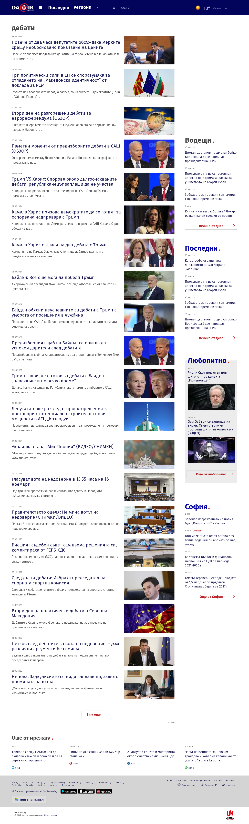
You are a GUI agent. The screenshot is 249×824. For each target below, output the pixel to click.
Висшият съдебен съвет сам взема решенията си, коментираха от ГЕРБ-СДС (64, 547)
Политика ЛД (211, 785)
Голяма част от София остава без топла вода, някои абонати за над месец (210, 540)
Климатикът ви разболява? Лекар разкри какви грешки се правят (210, 213)
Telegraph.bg (68, 785)
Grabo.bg (120, 782)
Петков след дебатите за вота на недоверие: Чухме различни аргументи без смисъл (66, 646)
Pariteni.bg (17, 785)
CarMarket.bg (75, 782)
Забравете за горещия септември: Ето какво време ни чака (210, 197)
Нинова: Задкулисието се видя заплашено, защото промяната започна (65, 679)
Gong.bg (41, 782)
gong (191, 767)
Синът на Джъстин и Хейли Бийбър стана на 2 (94, 754)
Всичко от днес (211, 226)
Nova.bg (53, 785)
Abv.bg (15, 782)
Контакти (218, 780)
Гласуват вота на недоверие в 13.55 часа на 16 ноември (60, 482)
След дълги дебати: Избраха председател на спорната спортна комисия (58, 580)
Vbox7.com (28, 782)
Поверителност (189, 785)
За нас (170, 780)
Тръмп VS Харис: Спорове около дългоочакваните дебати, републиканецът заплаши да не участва (64, 181)
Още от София (211, 597)
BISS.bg (89, 782)
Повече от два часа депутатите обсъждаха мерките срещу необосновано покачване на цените (66, 45)
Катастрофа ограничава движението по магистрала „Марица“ (205, 265)
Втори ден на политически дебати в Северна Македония (59, 613)
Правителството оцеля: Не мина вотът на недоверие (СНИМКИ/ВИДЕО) (55, 514)
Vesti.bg (41, 785)
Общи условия (50, 815)
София (196, 507)
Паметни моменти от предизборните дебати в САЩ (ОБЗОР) (66, 148)
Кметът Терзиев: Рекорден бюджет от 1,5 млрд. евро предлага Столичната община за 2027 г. (210, 582)
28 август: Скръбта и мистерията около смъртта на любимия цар (151, 754)
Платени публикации (200, 780)
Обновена (197, 530)
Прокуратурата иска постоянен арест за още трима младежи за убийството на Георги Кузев (208, 178)
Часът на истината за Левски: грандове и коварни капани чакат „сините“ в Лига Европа (210, 756)
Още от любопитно (211, 474)
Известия (230, 785)
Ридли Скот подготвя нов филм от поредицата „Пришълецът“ (207, 376)
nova (17, 767)
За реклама (181, 780)
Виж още (94, 714)
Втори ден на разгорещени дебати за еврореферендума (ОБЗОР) (51, 116)
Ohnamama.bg (104, 782)
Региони (82, 7)
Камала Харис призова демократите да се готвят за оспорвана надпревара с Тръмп (66, 214)
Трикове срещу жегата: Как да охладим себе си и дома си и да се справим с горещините (37, 756)
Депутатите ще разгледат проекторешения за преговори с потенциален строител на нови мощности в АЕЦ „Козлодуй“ (60, 413)
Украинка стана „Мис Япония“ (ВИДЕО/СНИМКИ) (62, 446)
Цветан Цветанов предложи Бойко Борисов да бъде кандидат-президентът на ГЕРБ (211, 157)
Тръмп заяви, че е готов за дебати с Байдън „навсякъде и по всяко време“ (58, 378)
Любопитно (207, 360)
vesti (133, 763)
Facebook (230, 780)
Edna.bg (30, 785)
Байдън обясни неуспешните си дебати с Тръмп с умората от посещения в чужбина (64, 312)
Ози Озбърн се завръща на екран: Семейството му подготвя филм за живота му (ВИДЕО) (210, 427)
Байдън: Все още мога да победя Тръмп (53, 277)
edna (75, 763)
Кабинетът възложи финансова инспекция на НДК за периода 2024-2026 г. (208, 561)
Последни (58, 7)
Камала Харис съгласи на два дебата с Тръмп (59, 244)
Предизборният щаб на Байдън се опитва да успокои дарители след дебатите (59, 345)
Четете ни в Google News (31, 799)
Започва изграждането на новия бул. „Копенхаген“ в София (209, 521)
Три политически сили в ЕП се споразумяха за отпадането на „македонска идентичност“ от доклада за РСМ (61, 80)
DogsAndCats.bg (57, 782)
